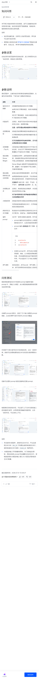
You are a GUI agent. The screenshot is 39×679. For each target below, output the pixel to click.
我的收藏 (27, 17)
